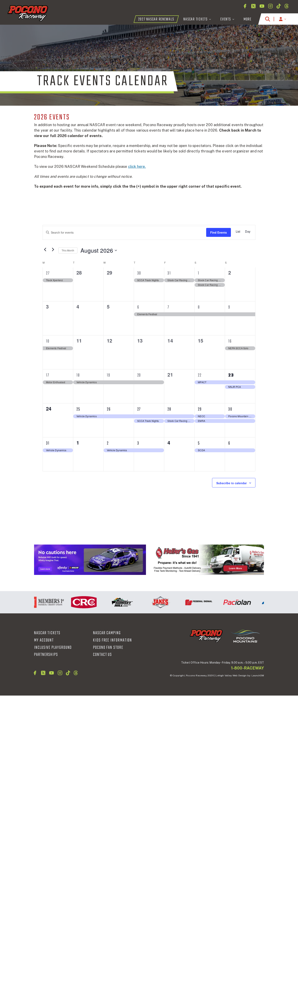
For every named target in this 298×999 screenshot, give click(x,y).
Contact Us (102, 654)
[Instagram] (270, 6)
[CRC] (74, 602)
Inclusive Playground (53, 647)
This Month (68, 250)
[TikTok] (279, 6)
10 (47, 341)
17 (47, 375)
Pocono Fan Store (108, 647)
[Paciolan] (227, 602)
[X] (253, 6)
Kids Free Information (112, 640)
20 (139, 375)
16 (230, 341)
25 (78, 409)
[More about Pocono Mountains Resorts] (245, 635)
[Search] (267, 19)
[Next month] (52, 249)
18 (78, 375)
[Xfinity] (90, 560)
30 (139, 273)
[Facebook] (244, 6)
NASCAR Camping (107, 633)
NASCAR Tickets (47, 633)
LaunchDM (258, 675)
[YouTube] (261, 6)
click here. (137, 166)
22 (200, 375)
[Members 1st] (36, 602)
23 (231, 375)
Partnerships (46, 654)
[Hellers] (208, 560)
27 (48, 273)
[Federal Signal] (189, 602)
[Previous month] (45, 249)
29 (200, 409)
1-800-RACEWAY (247, 668)
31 (169, 273)
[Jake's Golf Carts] (151, 602)
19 (108, 375)
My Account (44, 640)
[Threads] (286, 6)
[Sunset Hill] (112, 602)
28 (169, 409)
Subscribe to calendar (231, 483)
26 (109, 409)
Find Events (218, 232)
